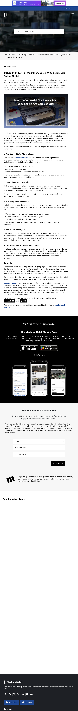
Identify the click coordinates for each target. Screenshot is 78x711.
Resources (32, 55)
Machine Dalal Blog (18, 55)
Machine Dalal (21, 158)
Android (11, 301)
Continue (58, 463)
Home (6, 55)
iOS (24, 301)
